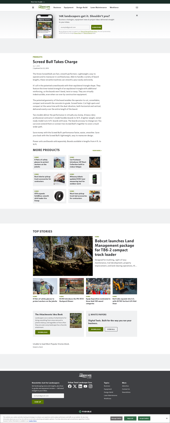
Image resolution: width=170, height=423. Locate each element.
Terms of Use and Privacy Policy (89, 31)
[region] (85, 418)
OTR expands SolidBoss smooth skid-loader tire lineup (41, 197)
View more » (97, 150)
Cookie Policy (33, 421)
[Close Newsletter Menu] (137, 15)
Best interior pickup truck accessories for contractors (42, 179)
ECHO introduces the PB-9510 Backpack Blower (71, 300)
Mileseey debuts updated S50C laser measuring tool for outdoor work (77, 180)
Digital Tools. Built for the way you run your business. (109, 322)
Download (42, 332)
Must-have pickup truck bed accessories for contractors (78, 195)
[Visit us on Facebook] (70, 386)
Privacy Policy (77, 33)
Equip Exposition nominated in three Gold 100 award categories (98, 301)
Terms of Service (88, 33)
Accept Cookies (144, 418)
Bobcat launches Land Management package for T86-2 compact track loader (114, 248)
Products (37, 57)
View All (111, 329)
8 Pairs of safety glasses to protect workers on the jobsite (41, 163)
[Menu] (33, 7)
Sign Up (38, 402)
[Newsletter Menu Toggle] (137, 7)
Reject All (130, 418)
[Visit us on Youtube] (85, 386)
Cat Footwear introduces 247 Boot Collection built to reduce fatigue (78, 163)
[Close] (167, 418)
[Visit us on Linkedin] (80, 386)
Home (36, 157)
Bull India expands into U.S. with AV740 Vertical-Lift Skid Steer (124, 301)
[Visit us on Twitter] (75, 386)
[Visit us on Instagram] (90, 386)
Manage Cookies (116, 418)
